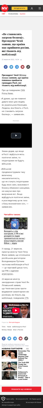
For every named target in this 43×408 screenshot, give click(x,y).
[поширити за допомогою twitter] (11, 67)
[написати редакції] (22, 67)
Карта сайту (10, 399)
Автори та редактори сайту (11, 405)
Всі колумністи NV (22, 399)
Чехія (9, 327)
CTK (26, 298)
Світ (3, 14)
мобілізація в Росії (19, 327)
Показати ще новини (21, 389)
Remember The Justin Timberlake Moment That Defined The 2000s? (24, 355)
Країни (22, 14)
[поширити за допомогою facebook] (6, 67)
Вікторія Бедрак (14, 322)
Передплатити (19, 8)
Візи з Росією (18, 330)
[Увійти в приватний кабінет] (32, 8)
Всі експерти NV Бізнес (33, 402)
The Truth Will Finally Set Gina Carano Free (23, 365)
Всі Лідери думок (35, 399)
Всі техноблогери (8, 402)
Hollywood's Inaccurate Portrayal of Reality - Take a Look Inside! (24, 375)
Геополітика (13, 14)
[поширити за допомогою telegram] (17, 67)
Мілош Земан (7, 330)
